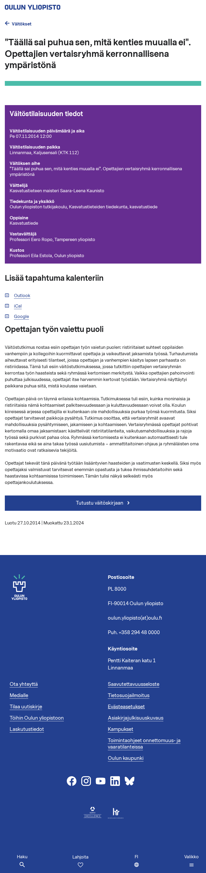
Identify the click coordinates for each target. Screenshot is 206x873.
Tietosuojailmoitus (128, 695)
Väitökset (21, 24)
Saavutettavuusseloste (133, 684)
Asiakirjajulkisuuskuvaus (135, 718)
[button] (191, 861)
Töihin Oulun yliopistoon (37, 718)
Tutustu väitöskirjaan (100, 503)
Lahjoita (80, 857)
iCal (18, 306)
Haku (22, 857)
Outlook (22, 296)
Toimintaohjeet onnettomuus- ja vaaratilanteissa (144, 743)
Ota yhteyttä (24, 684)
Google (21, 317)
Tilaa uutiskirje (26, 706)
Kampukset (120, 729)
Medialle (19, 695)
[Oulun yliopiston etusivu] (50, 5)
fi (138, 863)
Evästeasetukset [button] (126, 706)
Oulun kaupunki (126, 758)
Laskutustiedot (27, 729)
